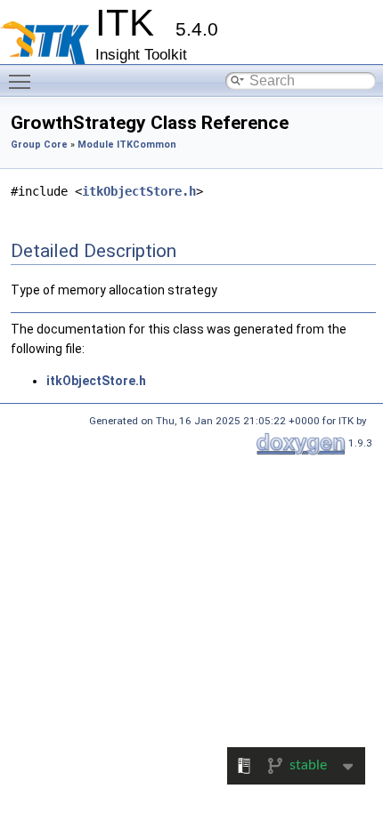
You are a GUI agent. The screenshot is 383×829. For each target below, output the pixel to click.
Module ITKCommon (126, 144)
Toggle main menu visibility (23, 81)
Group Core (39, 144)
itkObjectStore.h (139, 191)
